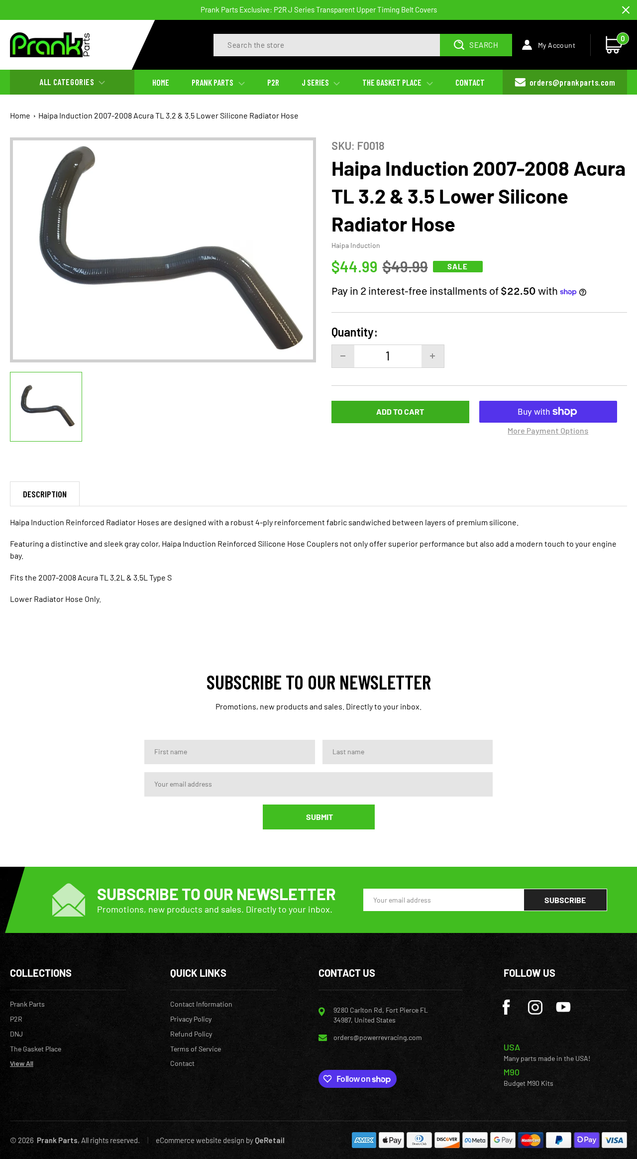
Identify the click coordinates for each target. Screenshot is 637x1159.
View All (21, 1063)
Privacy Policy (191, 1019)
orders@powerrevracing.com (377, 1037)
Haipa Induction (355, 245)
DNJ (16, 1034)
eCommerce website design (200, 1140)
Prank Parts (27, 1004)
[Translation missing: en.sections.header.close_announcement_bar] (626, 10)
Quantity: (354, 332)
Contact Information (201, 1004)
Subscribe (565, 900)
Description (45, 493)
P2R (16, 1019)
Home (20, 115)
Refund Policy (191, 1034)
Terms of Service (195, 1049)
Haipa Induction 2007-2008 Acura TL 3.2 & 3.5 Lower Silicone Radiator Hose (168, 115)
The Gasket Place (35, 1049)
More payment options (548, 430)
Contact (182, 1063)
